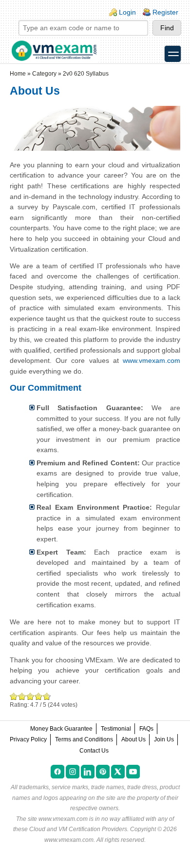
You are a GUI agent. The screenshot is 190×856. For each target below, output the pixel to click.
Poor (14, 696)
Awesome (46, 696)
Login (127, 12)
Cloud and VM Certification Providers (78, 829)
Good (30, 696)
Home (18, 73)
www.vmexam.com (151, 360)
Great (39, 696)
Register (165, 12)
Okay (22, 696)
